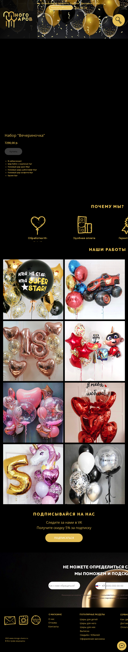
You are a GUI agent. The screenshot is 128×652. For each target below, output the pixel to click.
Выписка (84, 631)
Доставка (86, 3)
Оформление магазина (92, 638)
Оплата (74, 3)
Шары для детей (89, 619)
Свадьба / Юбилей (90, 634)
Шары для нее (87, 627)
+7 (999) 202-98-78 (75, 8)
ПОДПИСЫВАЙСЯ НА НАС (64, 514)
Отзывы (46, 3)
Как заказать (61, 3)
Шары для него (88, 623)
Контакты (53, 626)
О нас (96, 3)
